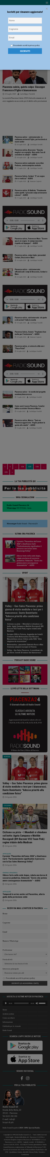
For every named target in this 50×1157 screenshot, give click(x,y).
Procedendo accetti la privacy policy (26, 45)
